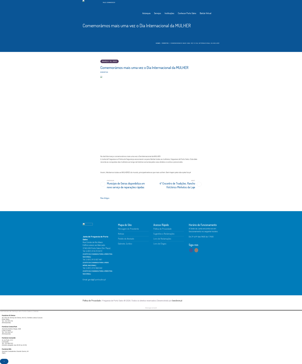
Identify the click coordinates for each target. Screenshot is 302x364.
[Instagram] (217, 300)
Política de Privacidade (162, 228)
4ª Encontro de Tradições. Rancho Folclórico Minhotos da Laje (177, 185)
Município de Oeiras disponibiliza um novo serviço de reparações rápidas (126, 185)
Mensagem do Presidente (128, 228)
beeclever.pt (177, 300)
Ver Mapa (106, 248)
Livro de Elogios (159, 243)
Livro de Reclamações (162, 238)
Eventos (165, 43)
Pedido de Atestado (126, 238)
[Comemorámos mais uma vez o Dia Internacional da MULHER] (151, 113)
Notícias (121, 233)
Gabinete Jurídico (125, 243)
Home (158, 43)
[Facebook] (213, 300)
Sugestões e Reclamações (163, 233)
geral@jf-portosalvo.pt (97, 279)
